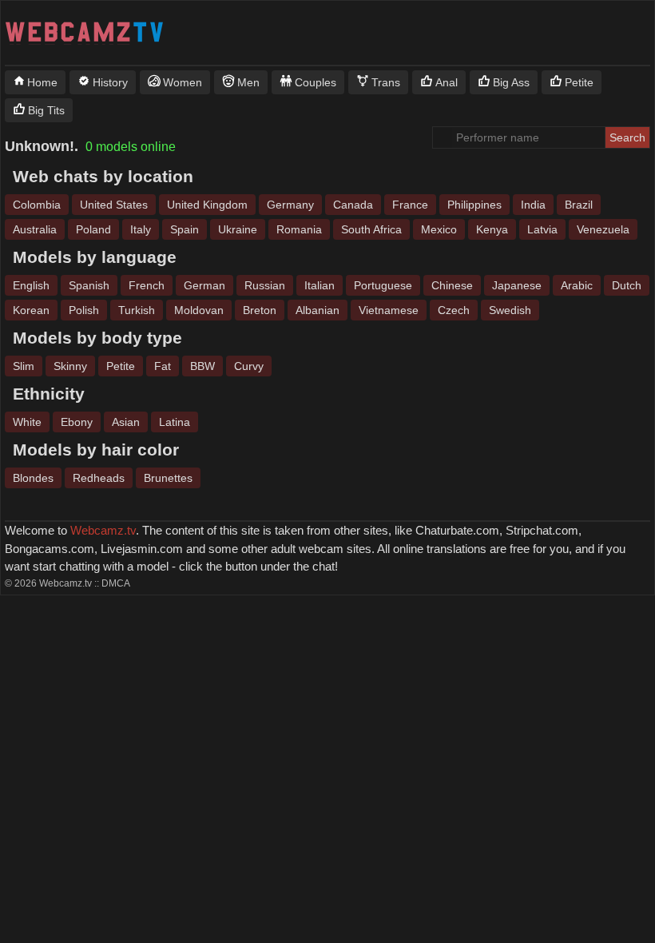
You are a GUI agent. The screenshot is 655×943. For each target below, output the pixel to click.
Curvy (249, 366)
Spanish (89, 285)
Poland (93, 229)
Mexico (439, 229)
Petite (120, 366)
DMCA (115, 583)
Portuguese (383, 285)
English (31, 285)
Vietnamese (389, 310)
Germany (290, 204)
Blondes (33, 478)
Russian (264, 285)
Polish (84, 310)
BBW (202, 366)
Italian (319, 285)
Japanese (517, 285)
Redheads (99, 478)
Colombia (37, 204)
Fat (162, 366)
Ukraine (237, 229)
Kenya (492, 229)
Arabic (577, 285)
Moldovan (199, 310)
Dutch (626, 285)
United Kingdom (207, 204)
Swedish (510, 310)
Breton (259, 310)
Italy (140, 229)
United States (114, 204)
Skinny (70, 366)
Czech (454, 310)
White (27, 422)
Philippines (474, 204)
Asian (126, 422)
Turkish (136, 310)
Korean (31, 310)
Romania (299, 229)
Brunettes (168, 478)
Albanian (317, 310)
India (533, 204)
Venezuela (603, 229)
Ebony (77, 422)
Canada (353, 204)
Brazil (579, 204)
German (204, 285)
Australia (35, 229)
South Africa (371, 229)
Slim (23, 366)
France (410, 204)
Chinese (452, 285)
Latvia (542, 229)
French (147, 285)
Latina (174, 422)
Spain (184, 229)
